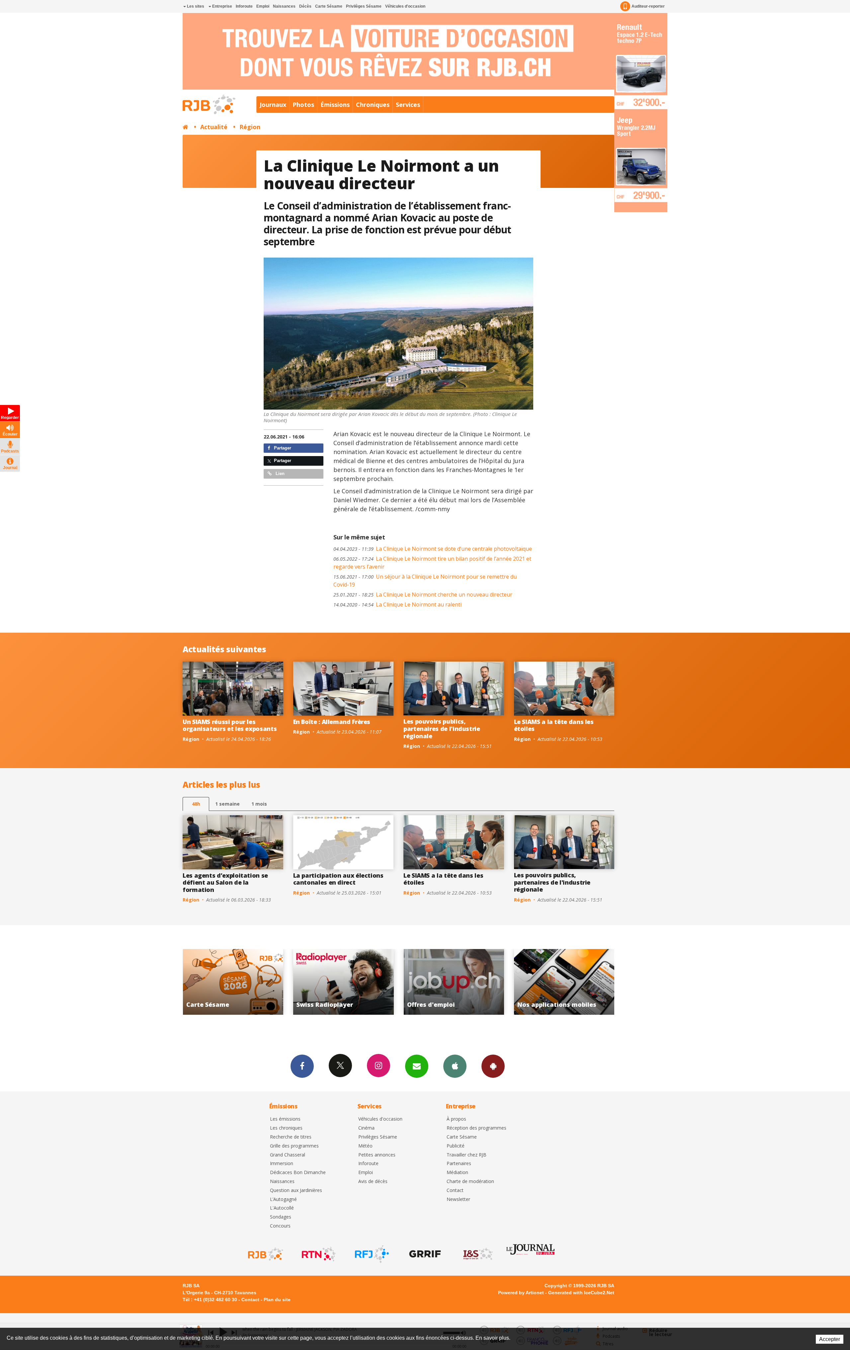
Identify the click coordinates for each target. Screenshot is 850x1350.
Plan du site (277, 1299)
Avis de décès (372, 1181)
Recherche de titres (290, 1137)
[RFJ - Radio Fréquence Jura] (371, 1254)
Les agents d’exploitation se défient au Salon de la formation (225, 882)
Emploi (262, 6)
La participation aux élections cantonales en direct (338, 879)
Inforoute (244, 6)
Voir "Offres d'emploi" (284, 982)
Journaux (273, 105)
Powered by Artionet (521, 1292)
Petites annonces (376, 1155)
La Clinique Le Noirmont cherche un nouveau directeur (422, 594)
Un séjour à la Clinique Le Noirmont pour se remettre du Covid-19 (425, 580)
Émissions (335, 105)
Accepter (829, 1339)
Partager (282, 447)
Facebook (302, 1066)
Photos (303, 105)
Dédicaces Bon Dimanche (298, 1172)
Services (408, 105)
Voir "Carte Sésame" (505, 982)
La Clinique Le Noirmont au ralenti (397, 604)
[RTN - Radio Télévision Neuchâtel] (318, 1254)
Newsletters (416, 1066)
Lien (279, 473)
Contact (455, 1190)
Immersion (281, 1163)
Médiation (457, 1172)
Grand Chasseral (287, 1155)
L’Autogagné (283, 1199)
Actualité (213, 127)
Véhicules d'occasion (405, 6)
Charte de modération (470, 1181)
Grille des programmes (294, 1146)
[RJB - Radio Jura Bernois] (265, 1254)
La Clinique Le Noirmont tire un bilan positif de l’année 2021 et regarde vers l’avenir (432, 562)
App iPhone (455, 1066)
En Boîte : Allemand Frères (332, 722)
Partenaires (459, 1163)
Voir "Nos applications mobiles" (394, 982)
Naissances (284, 6)
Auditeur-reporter (648, 6)
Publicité (456, 1146)
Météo (365, 1146)
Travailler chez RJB (466, 1155)
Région (249, 127)
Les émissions (285, 1119)
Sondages (280, 1217)
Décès (305, 6)
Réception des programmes (476, 1128)
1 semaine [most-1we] (227, 804)
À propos (456, 1119)
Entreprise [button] (221, 6)
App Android (493, 1066)
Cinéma (366, 1128)
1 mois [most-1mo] (259, 804)
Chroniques (372, 105)
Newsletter (458, 1199)
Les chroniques (286, 1128)
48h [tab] (196, 804)
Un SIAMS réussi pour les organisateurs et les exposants (230, 725)
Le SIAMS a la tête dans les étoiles (554, 725)
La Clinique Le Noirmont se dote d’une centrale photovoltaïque (432, 548)
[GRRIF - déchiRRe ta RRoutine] (424, 1254)
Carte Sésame (328, 6)
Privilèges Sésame (364, 6)
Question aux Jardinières (296, 1190)
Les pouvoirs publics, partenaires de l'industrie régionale (441, 728)
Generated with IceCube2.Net (581, 1292)
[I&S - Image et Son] (477, 1254)
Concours (280, 1226)
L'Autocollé (282, 1208)
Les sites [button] (195, 6)
